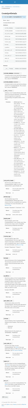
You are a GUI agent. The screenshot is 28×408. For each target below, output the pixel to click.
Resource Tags (8, 205)
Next (23, 397)
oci (15, 2)
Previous (5, 397)
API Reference (8, 6)
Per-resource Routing (17, 350)
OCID (16, 347)
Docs (3, 6)
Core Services (16, 6)
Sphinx (8, 404)
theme (14, 404)
